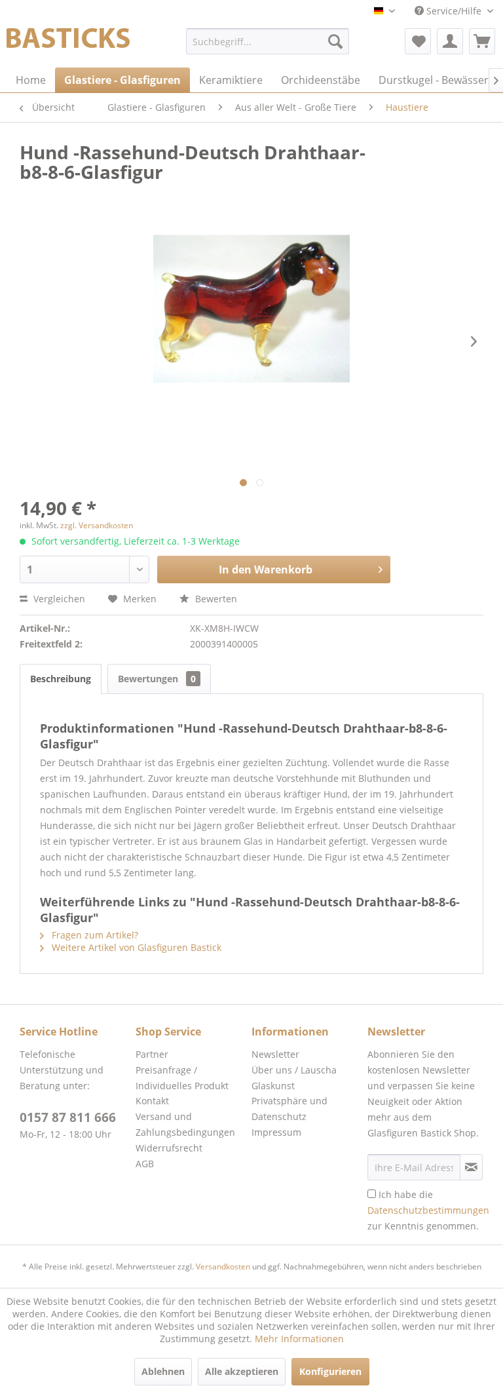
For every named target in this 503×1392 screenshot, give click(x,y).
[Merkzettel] (418, 41)
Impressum (276, 1132)
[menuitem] (268, 41)
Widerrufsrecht (169, 1148)
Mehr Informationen (299, 1338)
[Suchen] (335, 41)
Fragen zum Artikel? (93, 935)
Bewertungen (157, 678)
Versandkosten (223, 1266)
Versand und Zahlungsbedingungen (185, 1124)
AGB (145, 1163)
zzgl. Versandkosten (96, 525)
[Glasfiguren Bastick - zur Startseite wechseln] (68, 44)
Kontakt (152, 1100)
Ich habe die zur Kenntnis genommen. (428, 1210)
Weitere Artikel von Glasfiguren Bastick (135, 947)
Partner (152, 1054)
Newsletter (275, 1054)
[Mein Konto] (450, 41)
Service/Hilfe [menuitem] (454, 11)
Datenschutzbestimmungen (428, 1210)
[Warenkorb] (482, 41)
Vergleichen (58, 598)
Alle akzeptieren (241, 1371)
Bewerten (215, 598)
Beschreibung (60, 678)
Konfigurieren (330, 1371)
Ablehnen (163, 1371)
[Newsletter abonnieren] (471, 1167)
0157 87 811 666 (68, 1117)
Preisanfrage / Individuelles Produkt (182, 1078)
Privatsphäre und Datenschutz (289, 1108)
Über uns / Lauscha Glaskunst (294, 1078)
